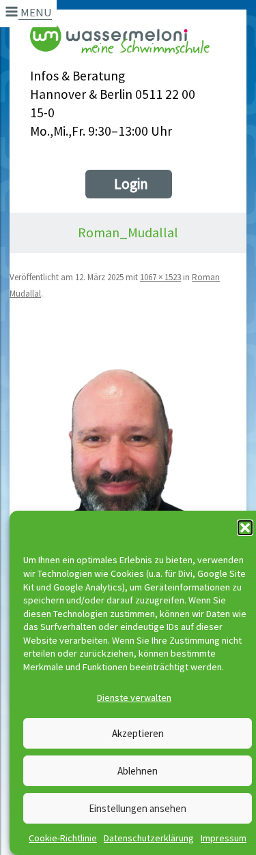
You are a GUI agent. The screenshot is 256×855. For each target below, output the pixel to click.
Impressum (223, 838)
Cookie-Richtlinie (63, 838)
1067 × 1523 (160, 277)
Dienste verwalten (134, 697)
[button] (245, 528)
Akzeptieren (138, 733)
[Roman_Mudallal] (128, 487)
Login (131, 184)
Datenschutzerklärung (149, 838)
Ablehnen (137, 770)
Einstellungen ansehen (137, 808)
